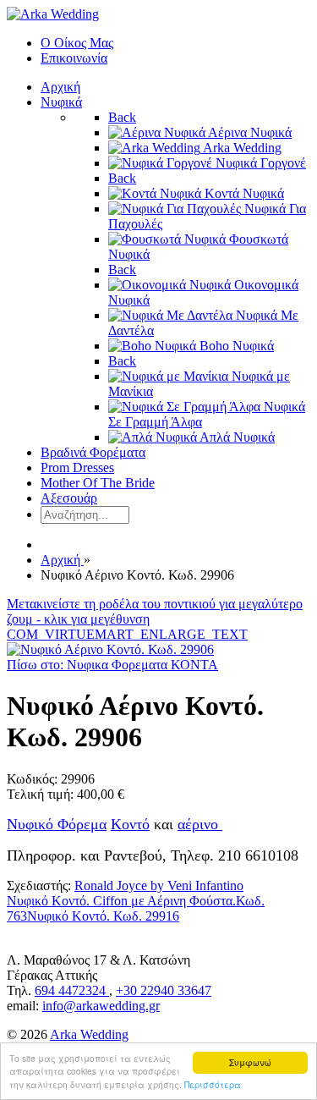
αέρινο (200, 824)
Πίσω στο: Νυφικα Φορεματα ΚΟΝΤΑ (112, 664)
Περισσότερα (212, 1084)
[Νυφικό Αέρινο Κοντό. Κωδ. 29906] (110, 649)
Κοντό (130, 824)
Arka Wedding (89, 1034)
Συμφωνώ (250, 1062)
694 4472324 (72, 990)
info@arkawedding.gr (101, 1005)
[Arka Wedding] (53, 14)
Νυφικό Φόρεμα (57, 824)
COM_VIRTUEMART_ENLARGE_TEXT (127, 634)
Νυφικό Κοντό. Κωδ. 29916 (103, 916)
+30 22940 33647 (163, 990)
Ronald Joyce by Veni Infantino (158, 885)
